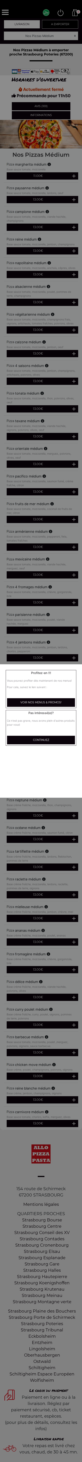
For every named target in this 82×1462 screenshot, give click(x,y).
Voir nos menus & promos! (41, 702)
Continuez (41, 740)
